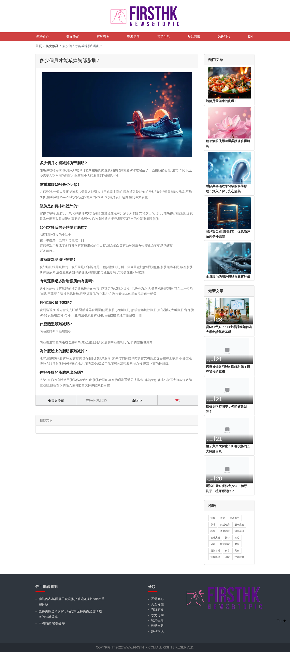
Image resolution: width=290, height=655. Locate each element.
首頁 (39, 46)
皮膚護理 (225, 531)
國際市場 (215, 550)
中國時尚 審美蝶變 (52, 623)
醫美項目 (239, 531)
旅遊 (237, 537)
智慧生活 (163, 36)
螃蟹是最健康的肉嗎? (221, 101)
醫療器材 (225, 544)
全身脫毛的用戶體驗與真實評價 (228, 276)
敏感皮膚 (215, 537)
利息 (237, 550)
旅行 (227, 537)
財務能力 (234, 518)
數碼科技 (224, 36)
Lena (138, 400)
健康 (237, 544)
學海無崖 (133, 36)
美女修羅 (72, 36)
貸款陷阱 (215, 557)
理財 (227, 557)
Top (280, 620)
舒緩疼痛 (225, 524)
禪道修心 (42, 36)
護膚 (212, 531)
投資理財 (239, 557)
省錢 (212, 544)
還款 (222, 518)
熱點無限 (194, 36)
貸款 (212, 518)
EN (250, 36)
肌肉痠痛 (239, 524)
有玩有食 (103, 36)
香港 (212, 524)
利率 (227, 550)
